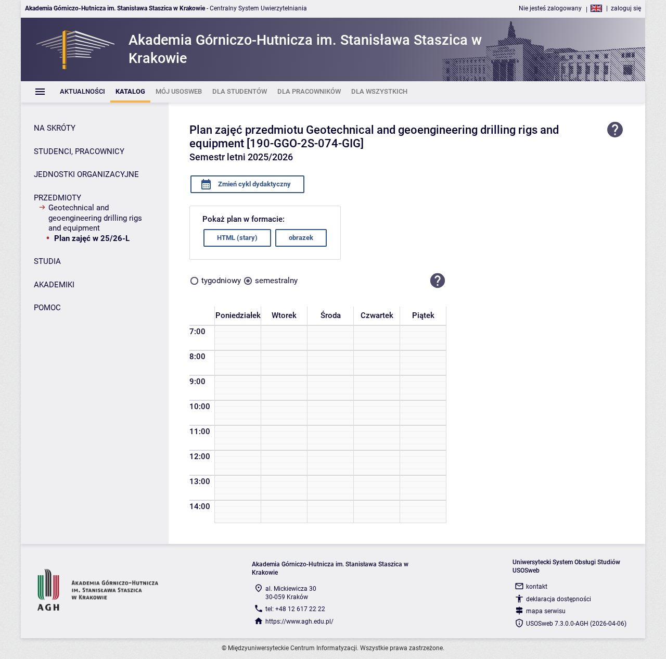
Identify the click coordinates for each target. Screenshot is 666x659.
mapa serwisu (546, 611)
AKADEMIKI (54, 284)
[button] (437, 281)
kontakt (536, 586)
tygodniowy (221, 280)
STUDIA (47, 261)
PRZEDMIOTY (57, 197)
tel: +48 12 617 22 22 (295, 609)
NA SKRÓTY (54, 128)
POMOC (47, 307)
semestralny (276, 280)
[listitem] (82, 92)
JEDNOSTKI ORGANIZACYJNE (86, 174)
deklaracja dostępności (558, 599)
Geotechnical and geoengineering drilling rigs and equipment (95, 218)
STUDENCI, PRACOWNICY (79, 151)
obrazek (301, 238)
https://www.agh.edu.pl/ (299, 621)
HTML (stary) (237, 238)
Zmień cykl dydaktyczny (253, 184)
